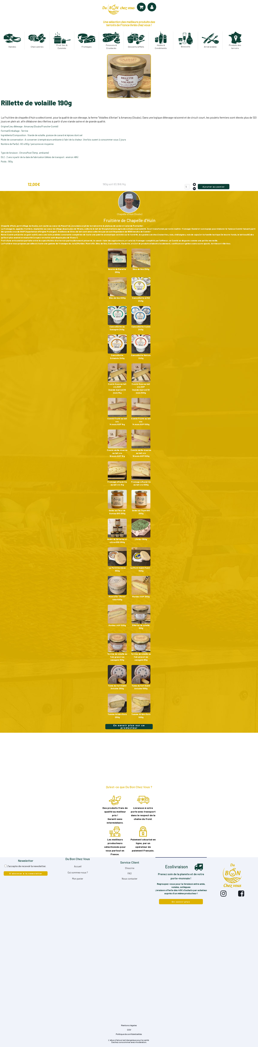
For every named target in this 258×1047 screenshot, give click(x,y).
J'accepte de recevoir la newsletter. (26, 866)
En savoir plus (181, 901)
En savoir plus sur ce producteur (129, 726)
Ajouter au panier (214, 186)
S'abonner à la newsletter (25, 873)
